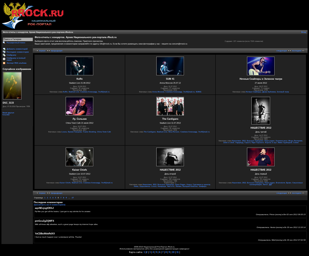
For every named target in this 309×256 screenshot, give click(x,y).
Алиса (189, 184)
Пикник (179, 186)
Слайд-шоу (11, 55)
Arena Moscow (158, 92)
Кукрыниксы (145, 186)
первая (42, 51)
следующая (281, 51)
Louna (64, 132)
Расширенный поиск (16, 43)
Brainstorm (280, 183)
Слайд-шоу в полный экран (16, 59)
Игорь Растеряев (295, 141)
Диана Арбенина (269, 92)
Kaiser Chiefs (65, 183)
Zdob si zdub (228, 142)
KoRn (65, 92)
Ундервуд (239, 142)
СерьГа (247, 142)
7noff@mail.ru (104, 92)
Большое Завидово (255, 141)
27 (73, 198)
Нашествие (236, 141)
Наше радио (269, 141)
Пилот (265, 184)
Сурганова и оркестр (201, 184)
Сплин (295, 142)
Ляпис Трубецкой (285, 142)
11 (177, 252)
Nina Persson (173, 132)
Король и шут (271, 142)
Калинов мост (281, 141)
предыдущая (56, 51)
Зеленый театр (283, 92)
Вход (303, 32)
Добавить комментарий (17, 49)
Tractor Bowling (89, 132)
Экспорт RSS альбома (16, 63)
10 (172, 252)
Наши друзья (8, 113)
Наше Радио (180, 184)
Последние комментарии (18, 52)
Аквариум (162, 186)
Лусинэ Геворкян (75, 132)
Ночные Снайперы (253, 92)
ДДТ (270, 184)
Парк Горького (258, 142)
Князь (136, 186)
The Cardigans (150, 132)
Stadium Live (74, 92)
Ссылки (5, 115)
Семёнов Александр (88, 92)
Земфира (202, 186)
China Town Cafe (104, 132)
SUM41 (198, 92)
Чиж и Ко (171, 186)
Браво (288, 183)
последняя (296, 51)
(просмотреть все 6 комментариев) (49, 205)
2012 (244, 141)
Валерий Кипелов (190, 186)
